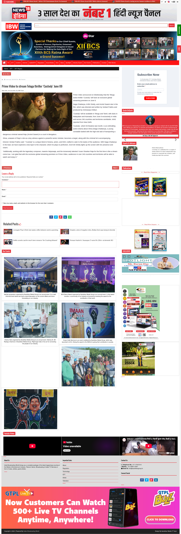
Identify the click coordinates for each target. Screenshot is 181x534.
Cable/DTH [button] (32, 62)
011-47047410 (137, 465)
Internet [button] (25, 62)
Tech (57, 62)
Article (64, 478)
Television (23, 79)
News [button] (62, 62)
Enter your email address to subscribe (147, 85)
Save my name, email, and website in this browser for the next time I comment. (28, 203)
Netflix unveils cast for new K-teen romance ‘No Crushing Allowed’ (35, 240)
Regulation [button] (41, 62)
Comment (5, 180)
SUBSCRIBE (150, 98)
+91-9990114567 (132, 466)
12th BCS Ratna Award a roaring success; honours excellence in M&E (86, 1)
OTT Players (18, 69)
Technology (66, 471)
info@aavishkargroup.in (135, 468)
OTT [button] (12, 62)
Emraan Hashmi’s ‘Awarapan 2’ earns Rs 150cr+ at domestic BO (91, 240)
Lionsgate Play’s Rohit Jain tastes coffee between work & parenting (35, 230)
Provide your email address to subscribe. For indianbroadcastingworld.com (149, 93)
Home (6, 69)
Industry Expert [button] (77, 62)
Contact (104, 62)
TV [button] (8, 62)
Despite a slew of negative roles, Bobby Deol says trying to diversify (92, 230)
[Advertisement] (150, 214)
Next (115, 168)
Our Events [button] (87, 62)
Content (18, 62)
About (64, 465)
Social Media (50, 62)
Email (4, 196)
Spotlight (68, 62)
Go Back (7, 74)
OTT (11, 69)
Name (4, 190)
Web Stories (112, 62)
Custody (87, 98)
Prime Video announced (82, 95)
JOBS (179, 49)
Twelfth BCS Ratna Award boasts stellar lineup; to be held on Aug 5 (133, 1)
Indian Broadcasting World (31, 531)
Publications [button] (96, 62)
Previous (7, 168)
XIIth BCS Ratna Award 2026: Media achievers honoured (41, 1)
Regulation (66, 468)
